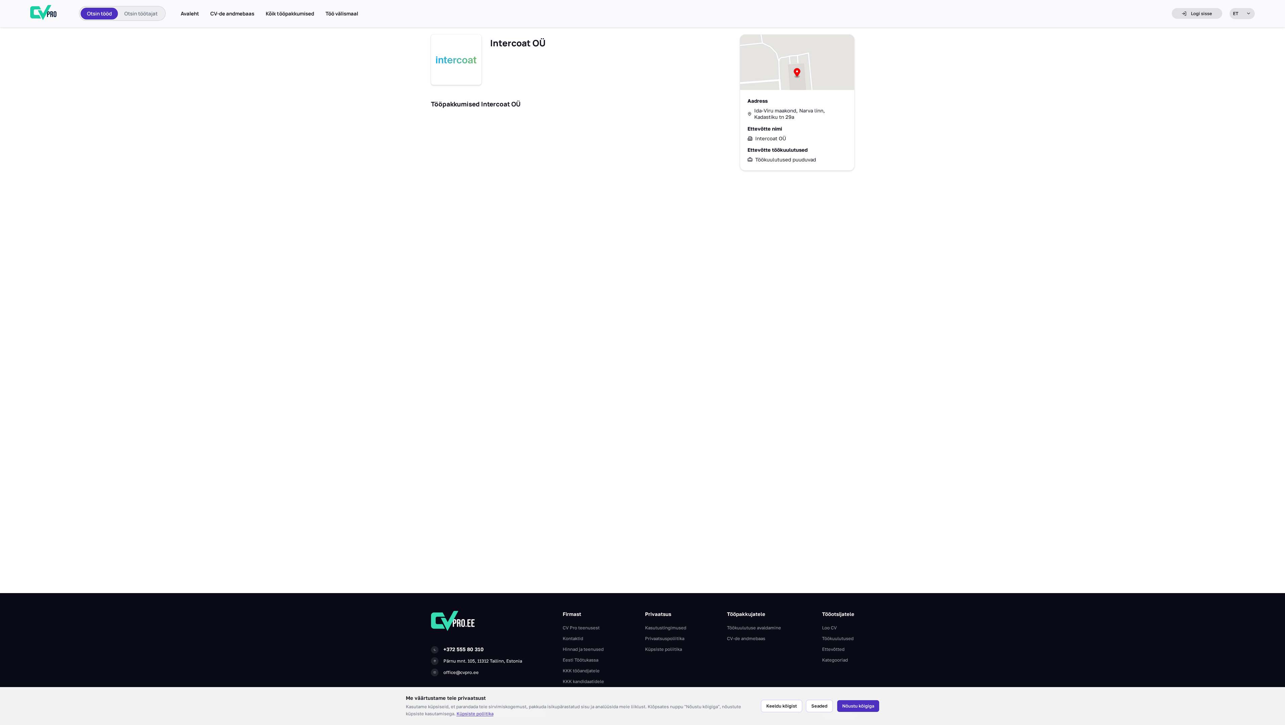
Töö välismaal (342, 13)
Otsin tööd (99, 13)
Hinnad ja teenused (583, 649)
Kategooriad (835, 660)
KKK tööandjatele (581, 670)
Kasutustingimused (665, 627)
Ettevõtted (833, 649)
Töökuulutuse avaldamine (754, 627)
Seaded (819, 706)
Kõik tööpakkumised (290, 13)
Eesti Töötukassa (580, 660)
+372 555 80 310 (463, 649)
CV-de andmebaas (232, 13)
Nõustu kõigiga (858, 706)
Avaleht (190, 13)
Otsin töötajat (141, 13)
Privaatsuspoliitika (664, 638)
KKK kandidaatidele (583, 681)
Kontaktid (573, 638)
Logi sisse (1201, 13)
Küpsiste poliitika (475, 713)
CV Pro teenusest (581, 627)
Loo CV (829, 627)
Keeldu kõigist (781, 706)
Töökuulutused (838, 638)
